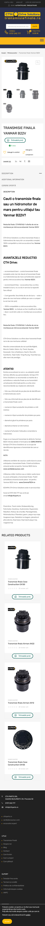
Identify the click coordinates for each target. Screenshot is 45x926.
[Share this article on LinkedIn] (15, 161)
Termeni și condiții (10, 882)
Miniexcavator (12, 53)
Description (7, 173)
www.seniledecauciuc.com (13, 469)
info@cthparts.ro (14, 496)
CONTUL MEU (8, 2)
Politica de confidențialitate (13, 886)
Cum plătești (8, 861)
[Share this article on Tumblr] (24, 161)
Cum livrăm (7, 854)
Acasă (3, 53)
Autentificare (20, 5)
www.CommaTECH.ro (27, 482)
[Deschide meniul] (42, 41)
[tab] (22, 173)
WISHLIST (19, 2)
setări (28, 915)
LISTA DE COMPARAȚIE (33, 2)
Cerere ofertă (9, 185)
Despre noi (7, 844)
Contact (6, 851)
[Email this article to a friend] (28, 161)
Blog (5, 847)
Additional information (13, 179)
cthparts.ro (7, 816)
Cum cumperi (8, 858)
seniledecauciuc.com (11, 820)
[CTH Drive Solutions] (23, 19)
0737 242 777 (15, 33)
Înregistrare (32, 5)
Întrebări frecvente (10, 879)
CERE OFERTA (36, 442)
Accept (7, 921)
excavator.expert (10, 823)
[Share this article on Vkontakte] (20, 161)
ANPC (5, 893)
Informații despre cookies (13, 889)
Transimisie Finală (10, 840)
